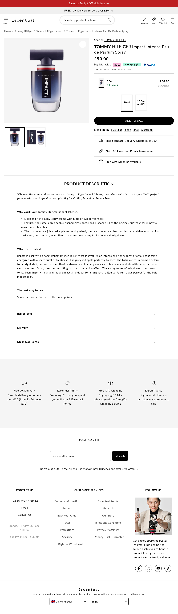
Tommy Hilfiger (115, 39)
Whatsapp (147, 129)
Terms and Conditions (108, 522)
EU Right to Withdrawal (68, 544)
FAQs (67, 522)
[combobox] (87, 20)
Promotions (67, 529)
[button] (6, 19)
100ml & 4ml (141, 102)
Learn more (146, 151)
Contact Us (25, 514)
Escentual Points (108, 501)
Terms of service (118, 594)
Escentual (46, 594)
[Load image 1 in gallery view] (15, 137)
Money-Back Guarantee (109, 536)
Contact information (80, 594)
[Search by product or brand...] (109, 20)
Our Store (108, 515)
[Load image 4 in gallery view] (36, 137)
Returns (67, 508)
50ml (126, 102)
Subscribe (120, 455)
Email (136, 129)
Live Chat (116, 129)
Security (67, 536)
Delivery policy (137, 594)
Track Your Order (67, 515)
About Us (108, 508)
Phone (127, 129)
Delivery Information (67, 501)
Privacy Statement (108, 529)
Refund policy (100, 594)
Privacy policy (61, 594)
